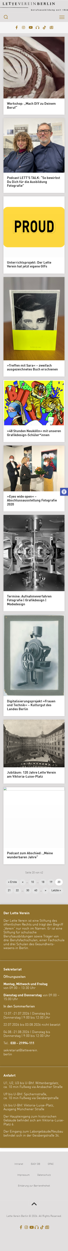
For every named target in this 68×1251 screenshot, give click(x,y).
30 (27, 890)
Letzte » (56, 890)
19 (51, 882)
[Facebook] (16, 27)
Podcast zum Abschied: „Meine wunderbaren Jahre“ (30, 855)
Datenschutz (44, 1175)
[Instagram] (23, 27)
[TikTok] (44, 27)
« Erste (12, 882)
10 (32, 882)
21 (9, 890)
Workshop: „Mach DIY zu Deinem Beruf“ (31, 105)
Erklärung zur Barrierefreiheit (34, 1186)
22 (17, 890)
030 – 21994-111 (22, 1043)
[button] (64, 492)
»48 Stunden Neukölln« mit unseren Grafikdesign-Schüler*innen (34, 433)
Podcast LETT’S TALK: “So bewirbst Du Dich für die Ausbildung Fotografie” (33, 181)
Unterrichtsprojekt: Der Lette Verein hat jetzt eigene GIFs (29, 264)
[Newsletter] (51, 27)
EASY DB (35, 1164)
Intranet (18, 1164)
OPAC (51, 1164)
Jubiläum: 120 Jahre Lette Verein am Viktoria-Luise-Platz (31, 774)
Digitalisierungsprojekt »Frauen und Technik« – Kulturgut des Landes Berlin (31, 705)
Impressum (23, 1175)
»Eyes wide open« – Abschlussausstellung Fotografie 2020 (32, 500)
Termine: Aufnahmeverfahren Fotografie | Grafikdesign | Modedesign (29, 600)
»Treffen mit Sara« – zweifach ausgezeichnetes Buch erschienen (32, 367)
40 (35, 890)
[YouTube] (30, 27)
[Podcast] (37, 27)
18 (42, 882)
